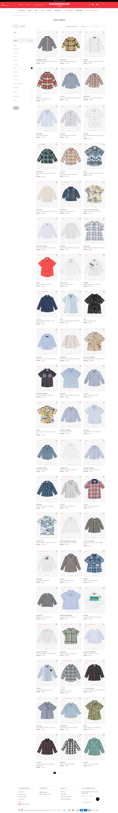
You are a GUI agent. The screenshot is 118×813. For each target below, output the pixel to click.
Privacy (58, 810)
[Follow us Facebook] (19, 810)
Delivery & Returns (23, 796)
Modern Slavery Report (66, 799)
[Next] (63, 773)
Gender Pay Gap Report (66, 796)
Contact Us (21, 791)
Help (20, 801)
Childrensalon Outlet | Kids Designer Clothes (59, 5)
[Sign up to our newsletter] (97, 799)
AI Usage (64, 810)
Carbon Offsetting (24, 804)
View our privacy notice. (87, 801)
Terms (54, 810)
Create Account (5, 5)
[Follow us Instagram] (22, 810)
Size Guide (21, 799)
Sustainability (64, 794)
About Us (63, 791)
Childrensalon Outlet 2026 (36, 810)
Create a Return (22, 794)
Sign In (2, 4)
